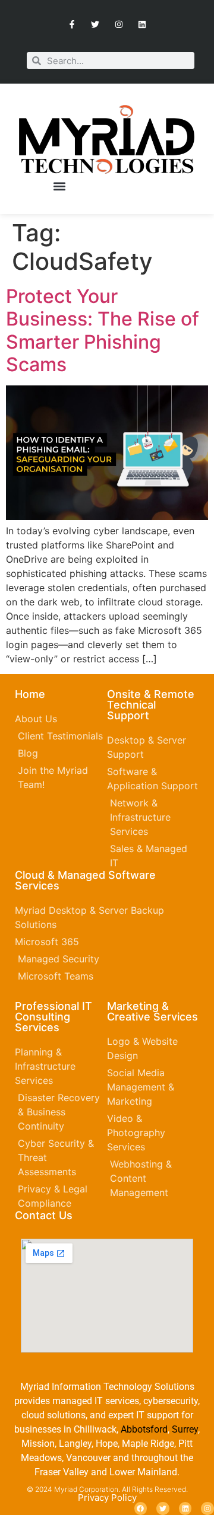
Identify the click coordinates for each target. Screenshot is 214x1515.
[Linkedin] (141, 24)
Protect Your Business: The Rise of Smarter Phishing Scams (102, 330)
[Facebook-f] (72, 24)
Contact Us (44, 1215)
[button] (59, 186)
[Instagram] (118, 24)
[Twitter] (95, 24)
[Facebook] (140, 1508)
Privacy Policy (107, 1497)
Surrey (185, 1429)
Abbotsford (144, 1429)
